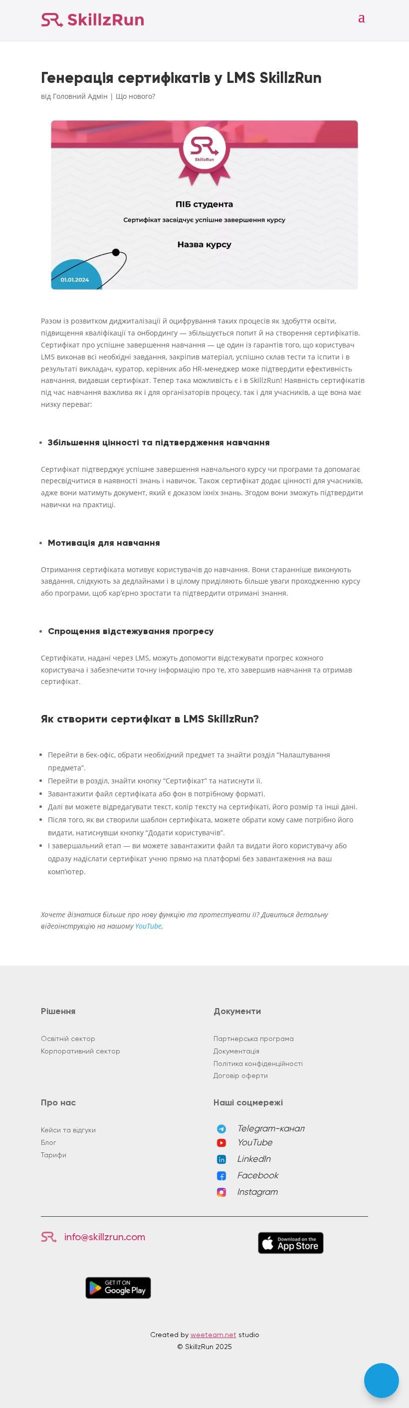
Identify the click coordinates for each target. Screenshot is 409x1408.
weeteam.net (213, 1335)
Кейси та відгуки (68, 1130)
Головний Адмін (80, 96)
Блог (48, 1142)
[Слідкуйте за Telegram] (381, 1380)
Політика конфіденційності (258, 1063)
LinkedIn (253, 1158)
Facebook (257, 1175)
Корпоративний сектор (80, 1051)
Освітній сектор (68, 1039)
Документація (236, 1051)
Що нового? (135, 96)
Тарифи (53, 1155)
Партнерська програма (253, 1039)
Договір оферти (240, 1075)
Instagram (257, 1191)
